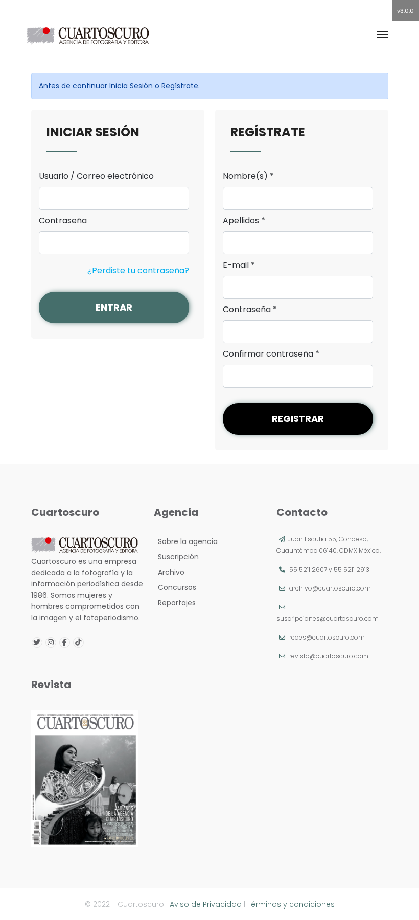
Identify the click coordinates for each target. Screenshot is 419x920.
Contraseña (63, 220)
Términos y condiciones (291, 904)
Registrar (298, 418)
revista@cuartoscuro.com (328, 656)
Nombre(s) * (248, 176)
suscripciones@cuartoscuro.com (327, 618)
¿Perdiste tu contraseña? (138, 270)
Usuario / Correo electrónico (96, 176)
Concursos (175, 587)
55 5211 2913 (351, 569)
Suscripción (176, 557)
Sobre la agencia (186, 541)
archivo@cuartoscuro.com (330, 588)
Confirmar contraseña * (271, 354)
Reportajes (175, 603)
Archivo (169, 572)
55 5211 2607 (308, 569)
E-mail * (239, 265)
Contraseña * (250, 309)
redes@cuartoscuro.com (327, 637)
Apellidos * (244, 220)
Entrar (114, 307)
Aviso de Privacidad (206, 904)
